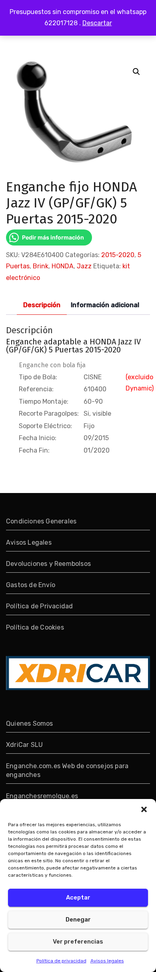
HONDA (63, 266)
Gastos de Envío (30, 585)
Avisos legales (107, 961)
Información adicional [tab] (105, 305)
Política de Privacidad (39, 606)
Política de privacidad (61, 961)
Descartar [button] (97, 23)
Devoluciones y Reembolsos (48, 564)
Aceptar (78, 897)
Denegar (78, 919)
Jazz (84, 266)
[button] (144, 809)
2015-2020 (117, 255)
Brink (40, 266)
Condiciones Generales (41, 521)
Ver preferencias (78, 941)
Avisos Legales (29, 542)
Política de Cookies (35, 627)
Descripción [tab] (41, 305)
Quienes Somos (29, 723)
